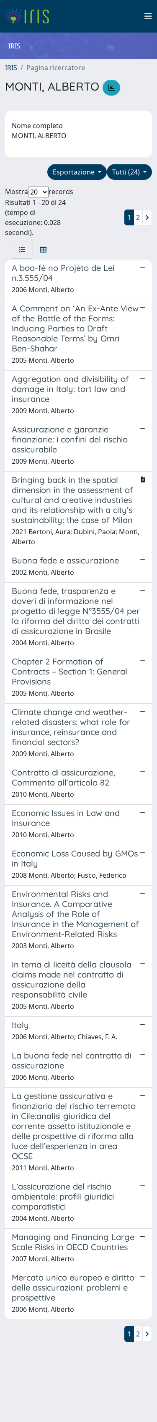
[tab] (22, 249)
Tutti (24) (127, 172)
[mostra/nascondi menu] (148, 16)
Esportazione (74, 172)
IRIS (11, 67)
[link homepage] (30, 16)
